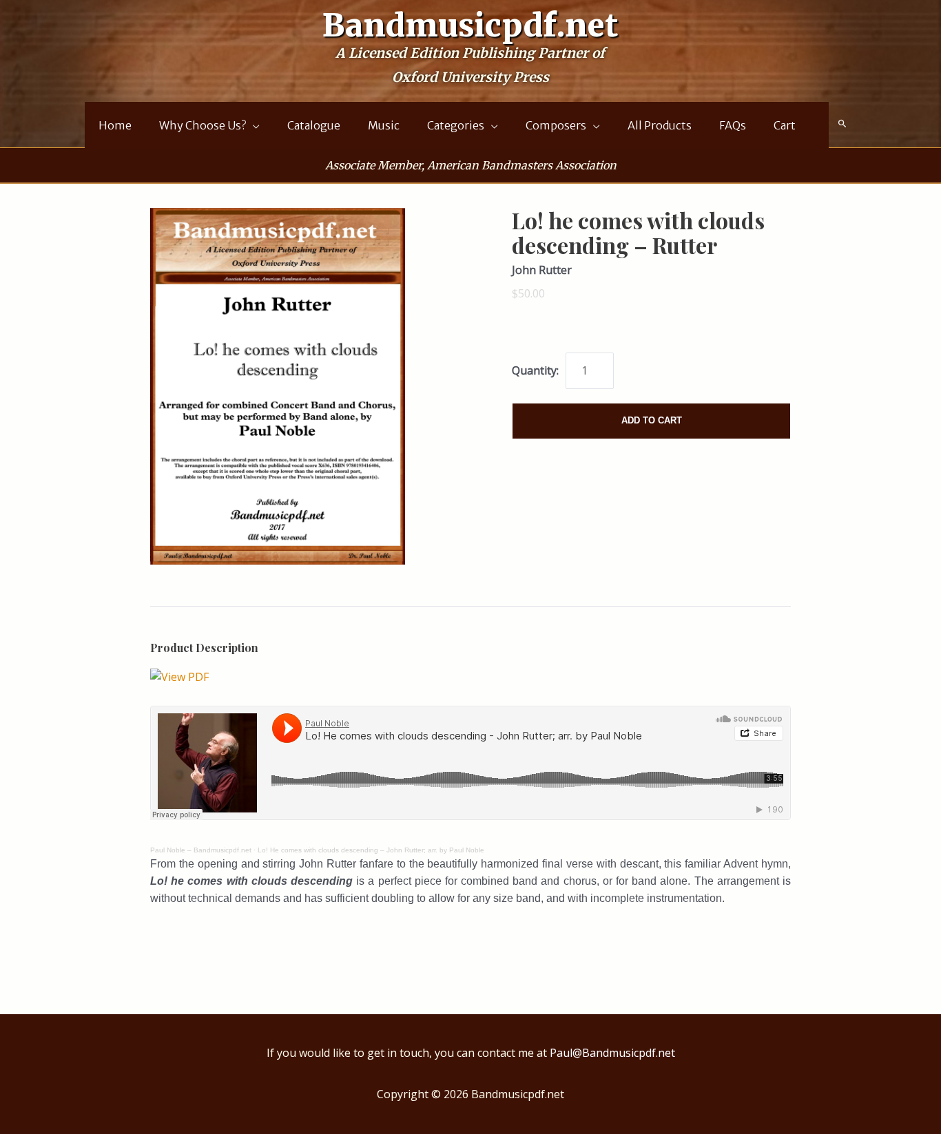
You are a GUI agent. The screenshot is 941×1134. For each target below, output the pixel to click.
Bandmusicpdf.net (470, 25)
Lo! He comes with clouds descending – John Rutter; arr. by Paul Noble (371, 850)
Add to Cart (651, 420)
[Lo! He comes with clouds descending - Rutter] (179, 676)
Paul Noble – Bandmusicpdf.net (200, 850)
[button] (842, 124)
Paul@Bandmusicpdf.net (612, 1052)
